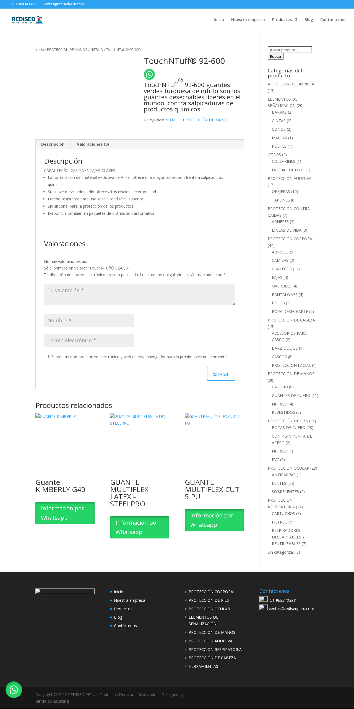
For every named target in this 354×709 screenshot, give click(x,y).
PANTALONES (285, 294)
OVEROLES (281, 286)
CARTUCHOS (283, 513)
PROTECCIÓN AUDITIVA (289, 178)
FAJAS (277, 277)
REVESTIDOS (283, 412)
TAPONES (281, 200)
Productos (282, 20)
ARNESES (280, 221)
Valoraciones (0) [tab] (93, 144)
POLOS (278, 302)
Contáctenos (332, 20)
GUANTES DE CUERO (291, 395)
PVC (275, 459)
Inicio (219, 20)
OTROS (274, 154)
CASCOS (279, 356)
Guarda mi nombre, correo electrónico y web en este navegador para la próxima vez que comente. (139, 356)
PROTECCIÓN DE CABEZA (291, 320)
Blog (308, 20)
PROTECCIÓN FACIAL (291, 365)
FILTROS (280, 522)
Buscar (276, 56)
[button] (14, 689)
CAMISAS (280, 260)
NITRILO (96, 49)
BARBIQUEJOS (285, 348)
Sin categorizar (281, 552)
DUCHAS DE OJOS (288, 169)
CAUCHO (280, 386)
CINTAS (279, 120)
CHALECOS (282, 268)
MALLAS (279, 137)
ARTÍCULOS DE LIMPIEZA (291, 84)
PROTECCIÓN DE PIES (288, 420)
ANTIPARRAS (284, 474)
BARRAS (279, 112)
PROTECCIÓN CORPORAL (291, 238)
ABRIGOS (280, 252)
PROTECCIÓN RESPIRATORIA (215, 649)
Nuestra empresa (248, 20)
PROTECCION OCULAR (288, 468)
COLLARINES (283, 161)
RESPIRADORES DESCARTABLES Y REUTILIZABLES (288, 537)
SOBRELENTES (285, 491)
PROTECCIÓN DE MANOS (67, 49)
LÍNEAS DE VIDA (286, 230)
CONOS (279, 129)
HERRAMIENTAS (203, 666)
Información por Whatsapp (62, 512)
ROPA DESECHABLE (290, 311)
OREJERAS (281, 191)
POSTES (279, 146)
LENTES (279, 483)
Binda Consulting (52, 701)
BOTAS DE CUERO (288, 427)
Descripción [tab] (52, 144)
